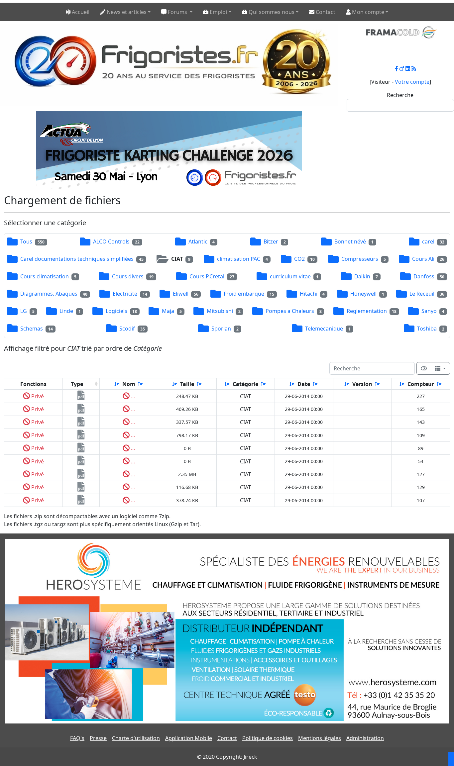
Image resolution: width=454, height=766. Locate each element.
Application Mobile (188, 738)
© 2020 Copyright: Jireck (227, 756)
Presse (98, 738)
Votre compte (412, 81)
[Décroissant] (140, 384)
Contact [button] (324, 12)
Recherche (400, 95)
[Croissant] (117, 384)
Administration (365, 738)
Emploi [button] (217, 12)
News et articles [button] (126, 12)
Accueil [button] (79, 12)
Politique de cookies (267, 738)
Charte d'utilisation (136, 738)
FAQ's (77, 738)
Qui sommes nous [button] (270, 12)
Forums (177, 12)
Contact (227, 738)
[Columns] (440, 368)
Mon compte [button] (367, 12)
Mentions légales (319, 738)
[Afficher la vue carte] (423, 368)
